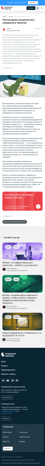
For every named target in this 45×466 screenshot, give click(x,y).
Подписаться (7, 397)
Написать (6, 419)
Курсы (4, 365)
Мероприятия (8, 369)
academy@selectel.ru (8, 411)
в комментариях (7, 413)
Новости (16, 317)
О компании (23, 432)
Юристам (6, 441)
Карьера (22, 441)
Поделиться (9, 68)
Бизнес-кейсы (8, 374)
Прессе (5, 437)
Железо (8, 247)
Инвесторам (7, 432)
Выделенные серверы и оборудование (14, 222)
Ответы (16, 247)
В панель (31, 8)
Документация (24, 437)
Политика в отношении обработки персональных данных (20, 463)
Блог (3, 361)
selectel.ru (7, 448)
